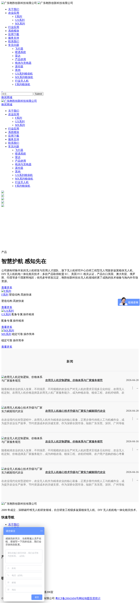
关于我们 (13, 524)
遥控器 (19, 66)
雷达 (17, 55)
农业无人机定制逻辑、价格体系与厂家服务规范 (74, 441)
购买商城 (6, 97)
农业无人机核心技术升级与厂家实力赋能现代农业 (75, 472)
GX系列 (20, 20)
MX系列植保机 (24, 77)
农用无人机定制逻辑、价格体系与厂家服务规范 (74, 380)
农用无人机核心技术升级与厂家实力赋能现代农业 (75, 410)
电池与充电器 (23, 62)
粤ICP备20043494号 (67, 598)
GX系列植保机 (24, 73)
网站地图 (84, 598)
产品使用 (20, 59)
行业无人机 (22, 80)
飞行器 (19, 48)
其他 (17, 70)
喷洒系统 (20, 52)
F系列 (18, 16)
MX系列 (20, 23)
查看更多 (6, 287)
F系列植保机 (22, 84)
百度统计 (95, 598)
